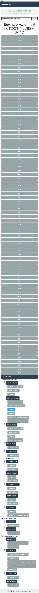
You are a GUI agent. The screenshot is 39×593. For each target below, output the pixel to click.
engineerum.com (19, 591)
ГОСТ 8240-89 (11, 539)
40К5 (19, 357)
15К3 (19, 44)
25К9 (19, 121)
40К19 (19, 338)
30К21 (19, 174)
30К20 (19, 170)
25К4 (19, 102)
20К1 (19, 56)
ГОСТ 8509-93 (11, 521)
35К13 (19, 224)
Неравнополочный (14, 533)
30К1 (19, 125)
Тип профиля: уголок (8, 518)
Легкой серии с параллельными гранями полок (22, 566)
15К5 (19, 52)
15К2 (19, 41)
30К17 (19, 155)
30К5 (19, 186)
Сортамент (11, 11)
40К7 (19, 365)
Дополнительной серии (15, 440)
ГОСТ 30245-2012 (12, 473)
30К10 (19, 128)
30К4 (19, 182)
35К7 (19, 289)
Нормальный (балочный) (15, 386)
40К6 (19, 361)
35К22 (19, 262)
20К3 (19, 64)
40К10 (19, 304)
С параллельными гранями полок (18, 543)
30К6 (19, 189)
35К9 (19, 296)
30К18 (19, 159)
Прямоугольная (13, 469)
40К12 (19, 312)
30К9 (19, 201)
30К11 (19, 132)
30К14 (19, 144)
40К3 (19, 346)
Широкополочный (13, 390)
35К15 (19, 231)
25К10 (19, 90)
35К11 (19, 216)
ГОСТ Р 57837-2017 (24, 11)
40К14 (19, 319)
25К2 (19, 94)
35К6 (19, 285)
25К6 (19, 109)
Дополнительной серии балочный (18, 417)
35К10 (19, 212)
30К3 (19, 178)
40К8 (19, 369)
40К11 (19, 308)
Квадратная (12, 465)
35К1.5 (20, 209)
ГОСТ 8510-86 (11, 529)
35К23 (19, 266)
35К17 (19, 239)
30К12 (19, 136)
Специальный (12, 569)
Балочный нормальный (15, 402)
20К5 (19, 71)
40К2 (19, 342)
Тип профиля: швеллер (9, 536)
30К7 (19, 193)
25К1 (19, 86)
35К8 (19, 293)
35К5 (19, 281)
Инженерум (6, 4)
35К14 (19, 228)
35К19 (19, 247)
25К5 (19, 105)
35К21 (19, 258)
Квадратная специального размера (18, 515)
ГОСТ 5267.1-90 (11, 573)
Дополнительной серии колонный (18, 421)
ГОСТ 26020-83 (11, 425)
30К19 (19, 163)
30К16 (19, 151)
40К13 (19, 315)
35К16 (19, 235)
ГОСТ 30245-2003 (12, 461)
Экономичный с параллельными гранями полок (22, 562)
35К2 (19, 251)
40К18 (19, 334)
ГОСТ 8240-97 (11, 550)
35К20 (19, 254)
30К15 (19, 148)
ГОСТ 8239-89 (11, 444)
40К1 (19, 300)
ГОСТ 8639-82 (11, 507)
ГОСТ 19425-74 (11, 451)
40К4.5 (20, 354)
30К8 (19, 197)
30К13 (19, 140)
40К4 (19, 350)
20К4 (19, 67)
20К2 (19, 60)
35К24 (19, 270)
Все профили (7, 376)
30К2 (19, 167)
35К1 (19, 205)
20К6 (19, 75)
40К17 (19, 331)
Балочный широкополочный (16, 405)
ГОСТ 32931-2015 (12, 496)
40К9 (19, 373)
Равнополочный (13, 525)
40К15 (19, 323)
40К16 (19, 327)
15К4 (19, 48)
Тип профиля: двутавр (9, 380)
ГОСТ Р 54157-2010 (12, 484)
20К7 (19, 79)
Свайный (11, 413)
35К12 (19, 220)
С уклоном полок (13, 447)
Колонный (11, 394)
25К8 (19, 117)
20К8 (19, 83)
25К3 (19, 98)
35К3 (19, 273)
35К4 (19, 277)
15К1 (19, 37)
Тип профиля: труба (8, 458)
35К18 (19, 243)
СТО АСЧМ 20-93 (12, 383)
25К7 (19, 113)
